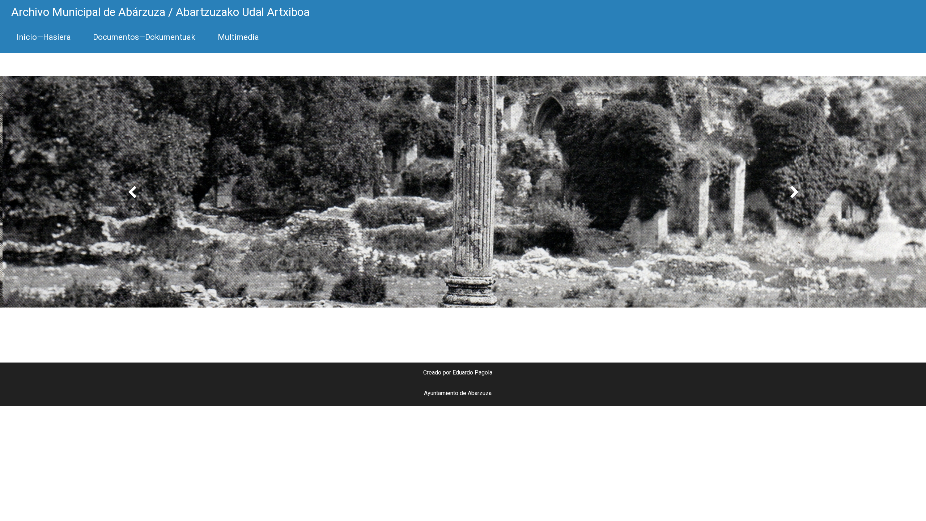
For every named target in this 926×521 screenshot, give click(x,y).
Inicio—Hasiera (44, 37)
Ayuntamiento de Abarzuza (458, 393)
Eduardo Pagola (472, 372)
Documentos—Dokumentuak (144, 37)
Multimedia (238, 37)
